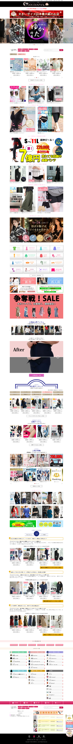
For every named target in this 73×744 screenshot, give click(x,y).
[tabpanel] (36, 31)
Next (63, 31)
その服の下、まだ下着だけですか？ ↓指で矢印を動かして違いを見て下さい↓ (36, 339)
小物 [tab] (58, 394)
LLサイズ (14, 644)
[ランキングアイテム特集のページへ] (69, 717)
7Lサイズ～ (59, 644)
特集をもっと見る (36, 486)
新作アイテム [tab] (13, 54)
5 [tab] (35, 44)
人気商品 (19, 49)
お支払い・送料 (60, 0)
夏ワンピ (23, 50)
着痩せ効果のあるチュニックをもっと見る (52, 601)
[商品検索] (61, 50)
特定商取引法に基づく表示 (31, 739)
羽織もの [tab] (25, 394)
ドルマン (36, 49)
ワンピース (37, 608)
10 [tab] (43, 44)
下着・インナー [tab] (36, 394)
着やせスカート (25, 49)
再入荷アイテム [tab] (22, 54)
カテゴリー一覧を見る (36, 275)
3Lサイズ (23, 644)
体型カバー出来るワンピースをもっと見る (52, 634)
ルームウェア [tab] (47, 394)
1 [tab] (29, 44)
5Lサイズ (41, 644)
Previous (10, 31)
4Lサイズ (32, 644)
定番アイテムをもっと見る (36, 444)
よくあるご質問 (39, 0)
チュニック (42, 574)
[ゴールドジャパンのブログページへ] (69, 733)
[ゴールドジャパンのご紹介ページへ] (69, 729)
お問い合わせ (44, 739)
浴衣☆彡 (27, 50)
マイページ (34, 0)
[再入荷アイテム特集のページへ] (69, 726)
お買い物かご (51, 0)
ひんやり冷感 (31, 49)
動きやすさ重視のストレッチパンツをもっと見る (51, 567)
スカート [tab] (15, 394)
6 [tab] (37, 44)
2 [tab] (36, 77)
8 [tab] (40, 44)
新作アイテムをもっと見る (36, 80)
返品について (38, 739)
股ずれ (19, 50)
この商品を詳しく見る (36, 375)
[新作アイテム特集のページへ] (69, 723)
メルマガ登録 (45, 0)
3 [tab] (32, 44)
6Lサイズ (50, 644)
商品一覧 (55, 0)
